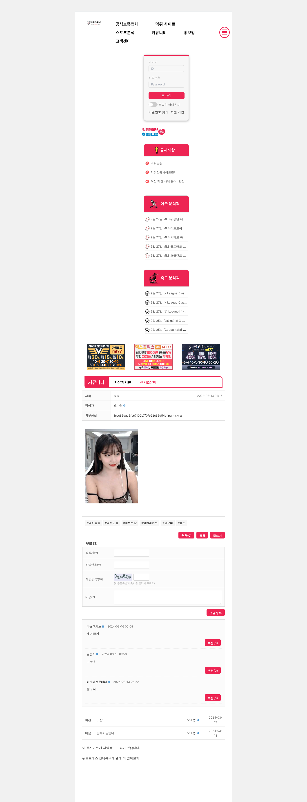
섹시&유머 (148, 382)
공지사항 (167, 149)
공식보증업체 (127, 24)
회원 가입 (177, 112)
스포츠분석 (125, 32)
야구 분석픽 (170, 203)
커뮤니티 (159, 32)
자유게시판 (122, 382)
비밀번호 (154, 77)
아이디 (153, 62)
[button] (118, 405)
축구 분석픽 (170, 278)
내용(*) (90, 597)
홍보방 (189, 32)
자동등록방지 (94, 579)
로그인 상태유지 (169, 104)
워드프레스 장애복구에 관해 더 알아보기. (111, 758)
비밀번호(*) (93, 564)
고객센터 (123, 41)
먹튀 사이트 (165, 24)
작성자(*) (91, 552)
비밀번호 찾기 (158, 112)
